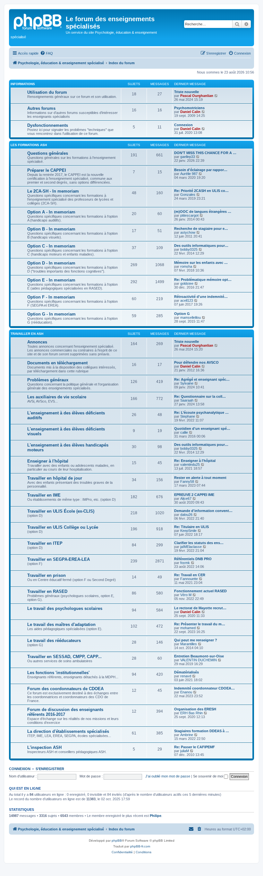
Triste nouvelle (186, 92)
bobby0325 (189, 249)
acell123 (186, 300)
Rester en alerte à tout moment (200, 478)
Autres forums (41, 108)
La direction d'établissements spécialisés (68, 731)
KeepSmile (188, 531)
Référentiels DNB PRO (193, 559)
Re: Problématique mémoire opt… (203, 280)
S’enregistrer (50, 769)
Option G (182, 314)
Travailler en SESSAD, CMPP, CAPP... (64, 656)
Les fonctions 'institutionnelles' (58, 672)
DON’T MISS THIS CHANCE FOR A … (205, 153)
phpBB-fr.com (140, 846)
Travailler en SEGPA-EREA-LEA (58, 559)
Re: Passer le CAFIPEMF (194, 747)
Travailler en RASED (47, 591)
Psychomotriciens (189, 108)
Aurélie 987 (189, 174)
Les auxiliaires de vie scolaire (56, 397)
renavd (185, 676)
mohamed (188, 628)
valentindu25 (190, 464)
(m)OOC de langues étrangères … (202, 211)
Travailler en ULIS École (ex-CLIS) (60, 511)
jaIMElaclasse (191, 547)
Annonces (37, 342)
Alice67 (185, 498)
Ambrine (186, 735)
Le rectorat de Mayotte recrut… (200, 608)
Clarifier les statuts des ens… (199, 543)
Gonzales (187, 194)
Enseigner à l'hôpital (47, 461)
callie (184, 432)
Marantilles (188, 644)
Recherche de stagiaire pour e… (201, 228)
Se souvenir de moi (208, 776)
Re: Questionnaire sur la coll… (200, 396)
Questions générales (47, 153)
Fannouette (189, 579)
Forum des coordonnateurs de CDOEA (65, 688)
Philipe (155, 816)
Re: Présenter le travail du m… (199, 624)
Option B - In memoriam (51, 229)
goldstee (186, 283)
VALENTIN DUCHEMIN (198, 660)
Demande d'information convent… (203, 511)
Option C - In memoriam (51, 246)
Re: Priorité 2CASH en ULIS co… (201, 191)
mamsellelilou (190, 317)
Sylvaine (186, 383)
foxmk (185, 563)
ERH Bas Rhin (191, 713)
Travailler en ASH (27, 333)
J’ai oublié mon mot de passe (167, 776)
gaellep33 (187, 157)
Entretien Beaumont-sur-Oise (199, 656)
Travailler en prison (46, 575)
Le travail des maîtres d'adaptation (61, 624)
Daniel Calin (190, 112)
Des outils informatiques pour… (201, 245)
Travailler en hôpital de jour (54, 478)
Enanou (186, 692)
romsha (186, 266)
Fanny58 (187, 481)
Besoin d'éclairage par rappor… (200, 170)
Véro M (185, 595)
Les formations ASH (29, 145)
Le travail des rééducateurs (54, 640)
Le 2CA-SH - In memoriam (53, 191)
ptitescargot (189, 215)
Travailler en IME (44, 495)
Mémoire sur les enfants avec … (201, 263)
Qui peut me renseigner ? (195, 640)
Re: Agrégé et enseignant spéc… (202, 379)
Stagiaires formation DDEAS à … (201, 731)
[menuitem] (46, 53)
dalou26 (186, 514)
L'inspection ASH (44, 747)
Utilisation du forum (47, 92)
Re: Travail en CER (189, 575)
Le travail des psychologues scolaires (64, 608)
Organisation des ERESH (195, 709)
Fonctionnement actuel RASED (200, 591)
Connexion (183, 125)
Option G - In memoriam (51, 314)
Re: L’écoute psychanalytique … (201, 412)
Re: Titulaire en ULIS (191, 527)
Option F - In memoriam (51, 297)
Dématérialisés (186, 672)
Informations (23, 84)
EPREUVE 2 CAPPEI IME (194, 495)
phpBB (117, 840)
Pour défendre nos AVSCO (196, 362)
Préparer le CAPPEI (46, 170)
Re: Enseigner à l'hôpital (195, 461)
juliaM (184, 751)
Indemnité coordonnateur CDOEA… (204, 688)
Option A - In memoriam (51, 212)
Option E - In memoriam (51, 280)
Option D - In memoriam (51, 263)
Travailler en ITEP (45, 543)
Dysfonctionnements (47, 125)
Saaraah (186, 400)
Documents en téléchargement (57, 362)
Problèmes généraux (47, 379)
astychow (187, 232)
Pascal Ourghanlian (196, 96)
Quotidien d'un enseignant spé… (202, 428)
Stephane (187, 416)
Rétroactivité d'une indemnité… (201, 297)
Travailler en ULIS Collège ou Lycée (62, 527)
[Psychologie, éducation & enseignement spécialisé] (38, 21)
